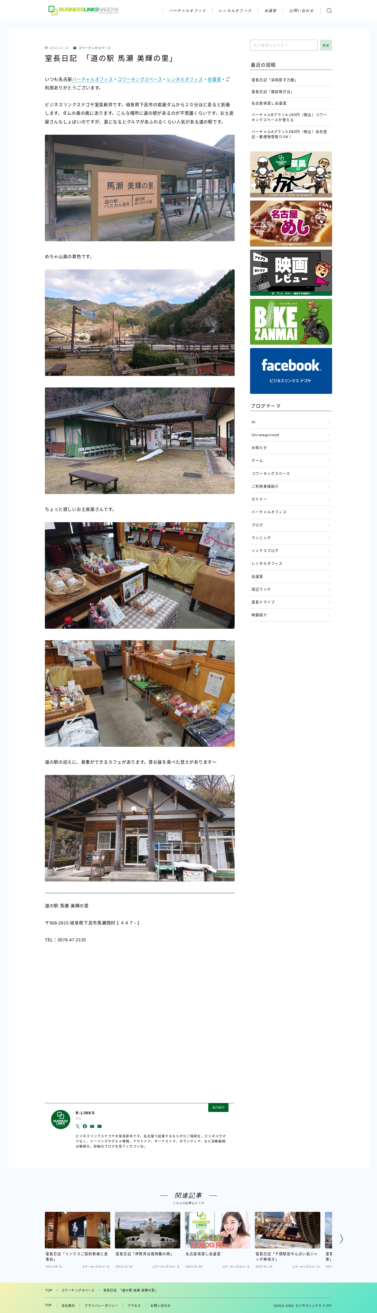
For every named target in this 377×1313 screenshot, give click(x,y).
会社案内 (68, 1306)
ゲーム (257, 461)
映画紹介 (259, 615)
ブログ (257, 525)
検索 (326, 45)
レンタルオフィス (235, 10)
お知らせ (259, 448)
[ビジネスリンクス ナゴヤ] (84, 10)
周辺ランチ (261, 589)
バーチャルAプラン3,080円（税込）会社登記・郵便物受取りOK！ (289, 134)
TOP (49, 1290)
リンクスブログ (265, 551)
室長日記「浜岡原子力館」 (275, 80)
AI (253, 422)
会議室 (270, 10)
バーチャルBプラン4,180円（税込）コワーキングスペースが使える (289, 117)
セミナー (259, 499)
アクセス (134, 1306)
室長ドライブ (263, 602)
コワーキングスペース (94, 48)
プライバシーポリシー (101, 1306)
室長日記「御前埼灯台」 (273, 92)
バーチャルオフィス (187, 10)
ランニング (261, 538)
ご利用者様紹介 (265, 486)
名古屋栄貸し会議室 (269, 103)
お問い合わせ (301, 10)
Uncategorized (265, 435)
